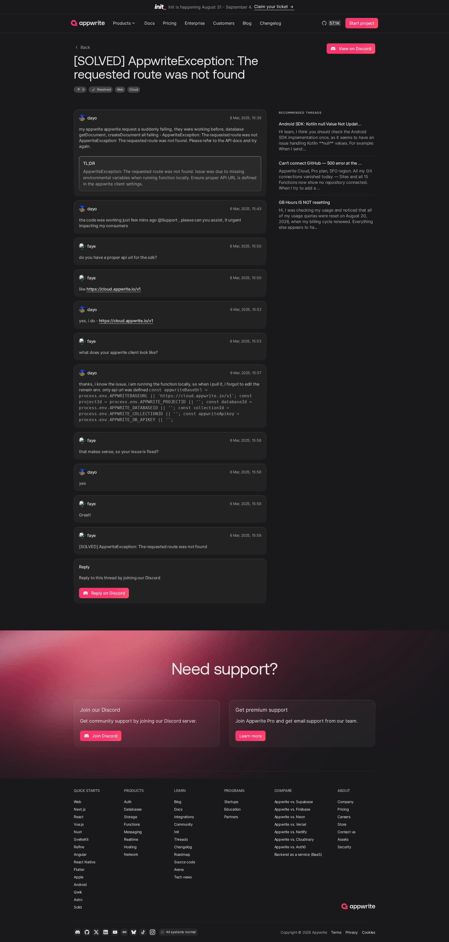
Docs (149, 23)
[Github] (86, 932)
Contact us (346, 832)
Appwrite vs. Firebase (292, 809)
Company (346, 801)
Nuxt (78, 832)
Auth (127, 801)
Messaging (133, 832)
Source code (184, 862)
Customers (223, 23)
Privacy (352, 932)
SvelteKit (81, 839)
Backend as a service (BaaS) (298, 854)
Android (80, 884)
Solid (78, 907)
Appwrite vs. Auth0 (290, 847)
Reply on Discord (107, 593)
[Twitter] (96, 932)
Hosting (130, 847)
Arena (179, 869)
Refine (79, 847)
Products (122, 23)
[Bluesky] (133, 932)
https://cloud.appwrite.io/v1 (114, 289)
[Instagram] (152, 932)
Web (77, 801)
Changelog (270, 23)
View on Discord (354, 48)
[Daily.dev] (124, 932)
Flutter (79, 869)
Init (176, 832)
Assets (343, 839)
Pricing (169, 23)
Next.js (79, 809)
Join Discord (104, 735)
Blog (247, 23)
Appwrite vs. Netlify (290, 832)
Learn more (250, 735)
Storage (130, 817)
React (78, 817)
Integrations (184, 817)
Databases (133, 809)
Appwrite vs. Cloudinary (294, 839)
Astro (78, 899)
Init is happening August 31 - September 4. (228, 6)
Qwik (78, 892)
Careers (344, 817)
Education (232, 809)
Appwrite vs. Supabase (293, 801)
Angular (80, 854)
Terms (336, 932)
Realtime (131, 839)
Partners (231, 817)
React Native (84, 862)
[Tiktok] (143, 932)
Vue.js (79, 824)
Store (342, 824)
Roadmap (182, 854)
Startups (231, 801)
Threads (181, 839)
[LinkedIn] (105, 932)
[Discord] (77, 932)
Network (131, 854)
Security (344, 847)
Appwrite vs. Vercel (290, 824)
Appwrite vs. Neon (289, 817)
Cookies (368, 932)
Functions (132, 824)
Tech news (183, 877)
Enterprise (195, 23)
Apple (78, 877)
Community (183, 824)
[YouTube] (114, 932)
